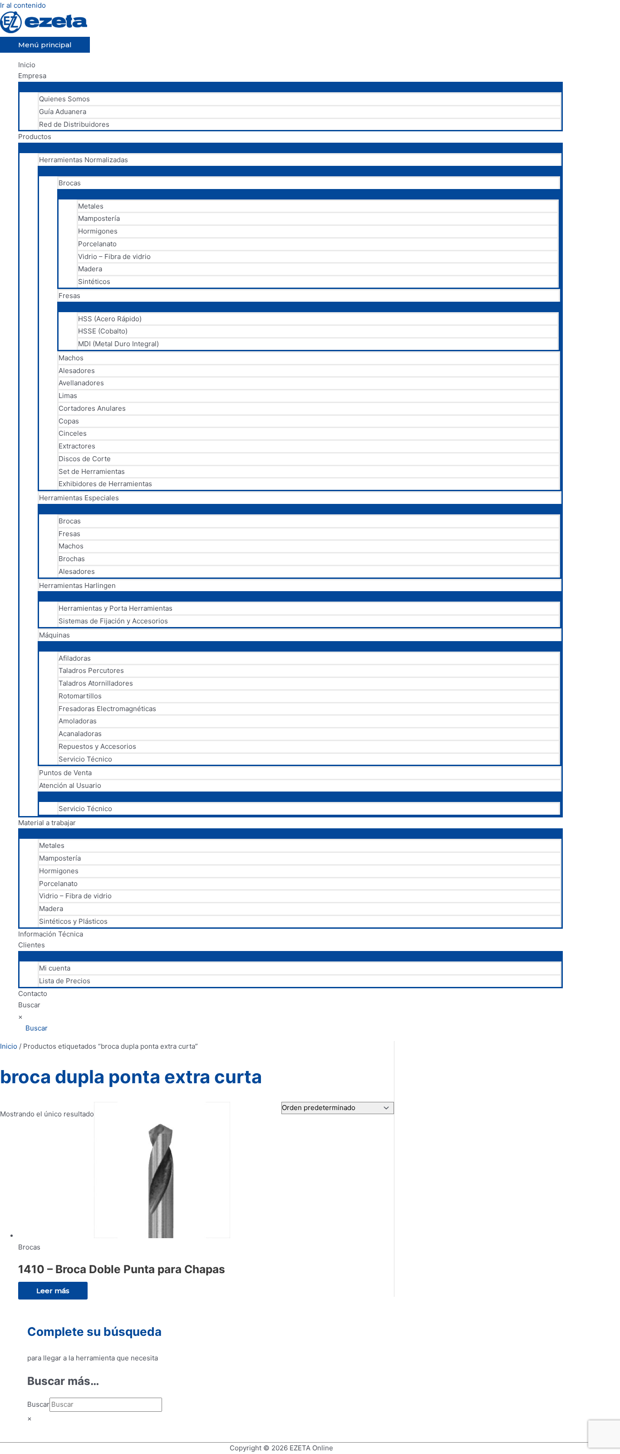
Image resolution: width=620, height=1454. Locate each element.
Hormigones (98, 231)
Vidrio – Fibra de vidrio (114, 256)
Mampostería (99, 218)
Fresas (69, 295)
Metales (90, 206)
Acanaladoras (80, 733)
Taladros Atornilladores (96, 683)
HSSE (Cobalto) (103, 331)
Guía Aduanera (62, 111)
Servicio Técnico (85, 759)
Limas (68, 395)
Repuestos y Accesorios (97, 746)
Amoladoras (78, 721)
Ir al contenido (23, 5)
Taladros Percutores (91, 670)
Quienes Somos (64, 99)
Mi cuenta (54, 968)
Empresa (32, 75)
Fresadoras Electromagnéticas (107, 708)
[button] (33, 1028)
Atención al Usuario (70, 785)
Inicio (26, 64)
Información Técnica (50, 934)
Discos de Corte (85, 458)
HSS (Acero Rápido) (110, 318)
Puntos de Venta (65, 772)
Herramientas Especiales (79, 497)
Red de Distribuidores (74, 124)
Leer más (52, 1290)
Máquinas (54, 635)
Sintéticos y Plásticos (73, 921)
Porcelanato (97, 243)
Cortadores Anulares (92, 408)
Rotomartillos (80, 696)
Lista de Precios (64, 980)
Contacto (32, 993)
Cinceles (73, 433)
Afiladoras (75, 658)
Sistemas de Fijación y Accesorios (113, 621)
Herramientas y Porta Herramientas (115, 608)
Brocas (70, 183)
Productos (34, 136)
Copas (69, 421)
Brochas (72, 558)
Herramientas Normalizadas (83, 159)
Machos (71, 358)
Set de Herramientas (92, 471)
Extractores (77, 446)
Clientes (31, 945)
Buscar (29, 1005)
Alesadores (77, 370)
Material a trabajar (47, 822)
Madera (90, 268)
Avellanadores (81, 382)
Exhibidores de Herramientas (105, 483)
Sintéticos (94, 281)
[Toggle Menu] (290, 86)
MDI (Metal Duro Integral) (118, 343)
